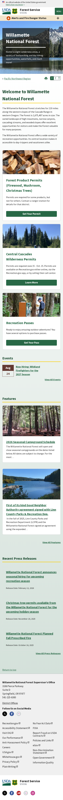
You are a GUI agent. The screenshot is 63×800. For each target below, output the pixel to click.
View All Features (51, 542)
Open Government (42, 757)
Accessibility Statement (15, 728)
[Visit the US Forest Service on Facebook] (11, 793)
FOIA (35, 728)
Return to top (9, 669)
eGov (35, 745)
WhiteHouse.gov (11, 757)
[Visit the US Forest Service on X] (4, 793)
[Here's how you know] (31, 3)
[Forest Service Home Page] (14, 11)
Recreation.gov (10, 723)
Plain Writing (9, 766)
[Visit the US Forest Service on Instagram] (32, 793)
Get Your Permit (32, 213)
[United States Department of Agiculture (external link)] (7, 11)
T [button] (52, 78)
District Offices (10, 703)
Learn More (31, 282)
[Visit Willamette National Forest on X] (4, 713)
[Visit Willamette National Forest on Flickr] (18, 713)
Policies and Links (42, 740)
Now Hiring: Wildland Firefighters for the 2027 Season (28, 370)
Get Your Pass (31, 342)
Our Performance (11, 737)
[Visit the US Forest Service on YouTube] (18, 793)
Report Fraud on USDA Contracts (45, 734)
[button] (46, 78)
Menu (59, 11)
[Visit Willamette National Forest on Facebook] (11, 713)
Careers (6, 747)
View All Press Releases (48, 653)
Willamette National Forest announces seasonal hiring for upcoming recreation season (31, 576)
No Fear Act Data (41, 723)
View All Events (53, 379)
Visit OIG (6, 733)
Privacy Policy (9, 761)
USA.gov (6, 752)
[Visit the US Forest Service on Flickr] (25, 793)
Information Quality (43, 762)
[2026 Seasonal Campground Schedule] (31, 421)
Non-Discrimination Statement (43, 752)
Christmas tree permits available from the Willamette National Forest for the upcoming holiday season (31, 607)
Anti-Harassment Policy (14, 742)
